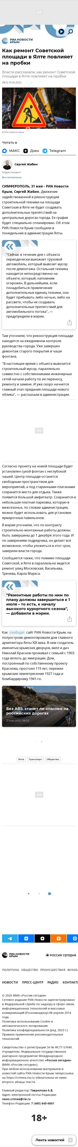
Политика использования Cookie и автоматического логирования (27, 1024)
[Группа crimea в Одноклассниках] (59, 938)
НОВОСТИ (10, 983)
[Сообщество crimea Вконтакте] (26, 938)
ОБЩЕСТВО (29, 970)
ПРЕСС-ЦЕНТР (32, 983)
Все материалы (11, 177)
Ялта (21, 759)
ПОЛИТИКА (10, 970)
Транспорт (35, 759)
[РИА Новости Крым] (17, 41)
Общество (53, 759)
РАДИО (52, 983)
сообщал (17, 632)
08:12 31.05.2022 (12, 82)
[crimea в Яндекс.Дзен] (42, 938)
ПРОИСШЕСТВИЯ (52, 970)
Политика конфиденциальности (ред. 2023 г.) (35, 1030)
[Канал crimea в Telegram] (10, 938)
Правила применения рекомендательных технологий (32, 1037)
